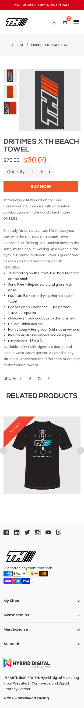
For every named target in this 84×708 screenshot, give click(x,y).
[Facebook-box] (6, 532)
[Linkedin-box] (16, 532)
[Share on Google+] (39, 378)
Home (20, 45)
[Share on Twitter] (29, 378)
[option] (42, 447)
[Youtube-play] (48, 532)
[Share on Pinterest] (49, 378)
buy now (41, 186)
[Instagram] (37, 532)
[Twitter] (27, 532)
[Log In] (54, 22)
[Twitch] (58, 532)
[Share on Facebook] (20, 378)
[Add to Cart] (70, 421)
